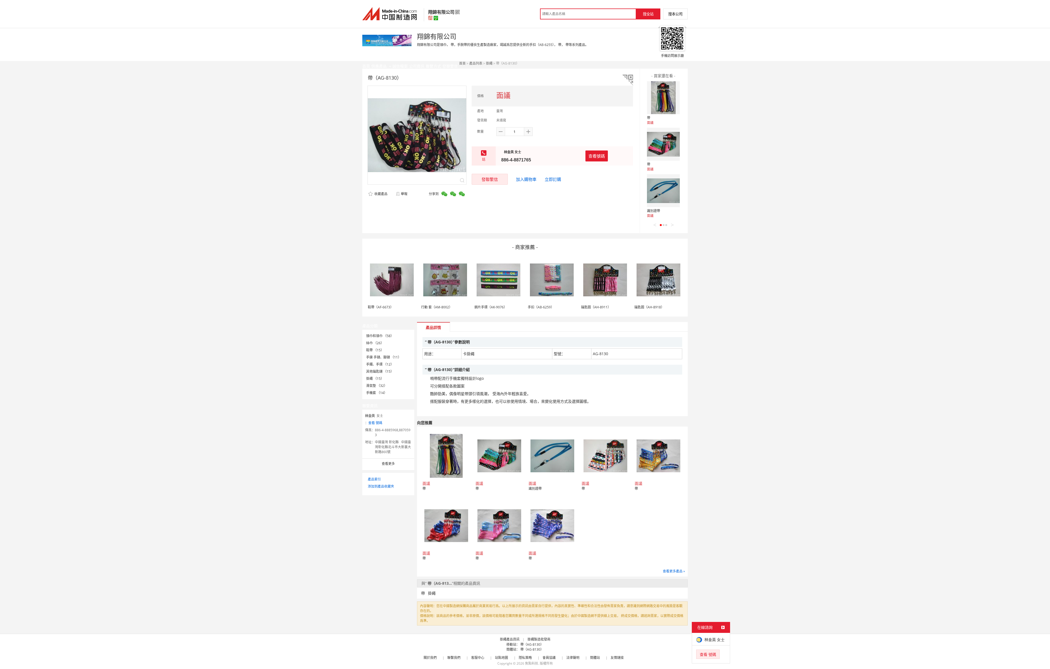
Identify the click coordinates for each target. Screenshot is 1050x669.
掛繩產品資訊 (510, 639)
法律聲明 (572, 657)
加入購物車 (526, 179)
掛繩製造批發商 (538, 639)
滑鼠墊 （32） (376, 385)
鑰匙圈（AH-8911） (596, 307)
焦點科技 (531, 663)
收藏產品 (380, 194)
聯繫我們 (453, 657)
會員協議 (549, 657)
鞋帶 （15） (375, 350)
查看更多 (388, 463)
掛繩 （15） (375, 378)
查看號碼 (596, 156)
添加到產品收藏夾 (381, 486)
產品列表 (475, 63)
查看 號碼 (375, 423)
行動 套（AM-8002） (436, 307)
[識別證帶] (663, 190)
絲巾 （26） (375, 343)
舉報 (404, 194)
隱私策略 (525, 657)
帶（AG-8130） (532, 644)
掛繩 (489, 63)
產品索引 (374, 479)
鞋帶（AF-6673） (380, 307)
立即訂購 (553, 179)
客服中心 (477, 657)
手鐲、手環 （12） (380, 364)
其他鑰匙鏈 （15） (380, 371)
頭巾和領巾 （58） (380, 336)
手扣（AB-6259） (541, 307)
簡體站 (595, 657)
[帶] (663, 97)
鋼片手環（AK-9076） (490, 307)
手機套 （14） (376, 392)
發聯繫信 (490, 179)
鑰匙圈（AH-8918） (649, 307)
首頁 (462, 63)
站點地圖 (501, 657)
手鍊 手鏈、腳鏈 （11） (383, 357)
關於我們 (430, 657)
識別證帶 (653, 210)
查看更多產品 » (674, 571)
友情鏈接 (617, 657)
